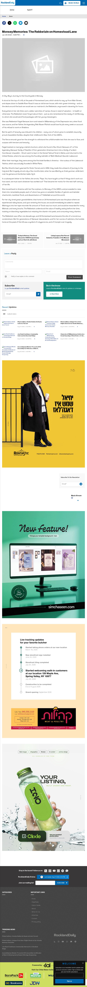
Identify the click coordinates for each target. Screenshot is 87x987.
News (11, 16)
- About (33, 908)
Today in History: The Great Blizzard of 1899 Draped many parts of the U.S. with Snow (28, 238)
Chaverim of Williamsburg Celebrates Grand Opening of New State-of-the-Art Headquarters (72, 335)
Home (4, 16)
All (4, 314)
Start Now (55, 294)
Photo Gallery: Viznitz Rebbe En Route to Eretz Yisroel (20, 936)
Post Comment (74, 277)
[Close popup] (83, 963)
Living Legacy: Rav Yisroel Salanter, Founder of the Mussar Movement (57, 238)
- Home (33, 899)
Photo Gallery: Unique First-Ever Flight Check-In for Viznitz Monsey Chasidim (71, 323)
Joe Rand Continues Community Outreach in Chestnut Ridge (20, 948)
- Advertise (34, 915)
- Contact (34, 918)
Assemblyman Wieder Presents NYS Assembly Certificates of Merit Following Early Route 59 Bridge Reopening (21, 954)
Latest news (11, 314)
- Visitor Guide (35, 905)
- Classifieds (35, 902)
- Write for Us (35, 912)
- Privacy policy (36, 922)
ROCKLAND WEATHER (33, 10)
